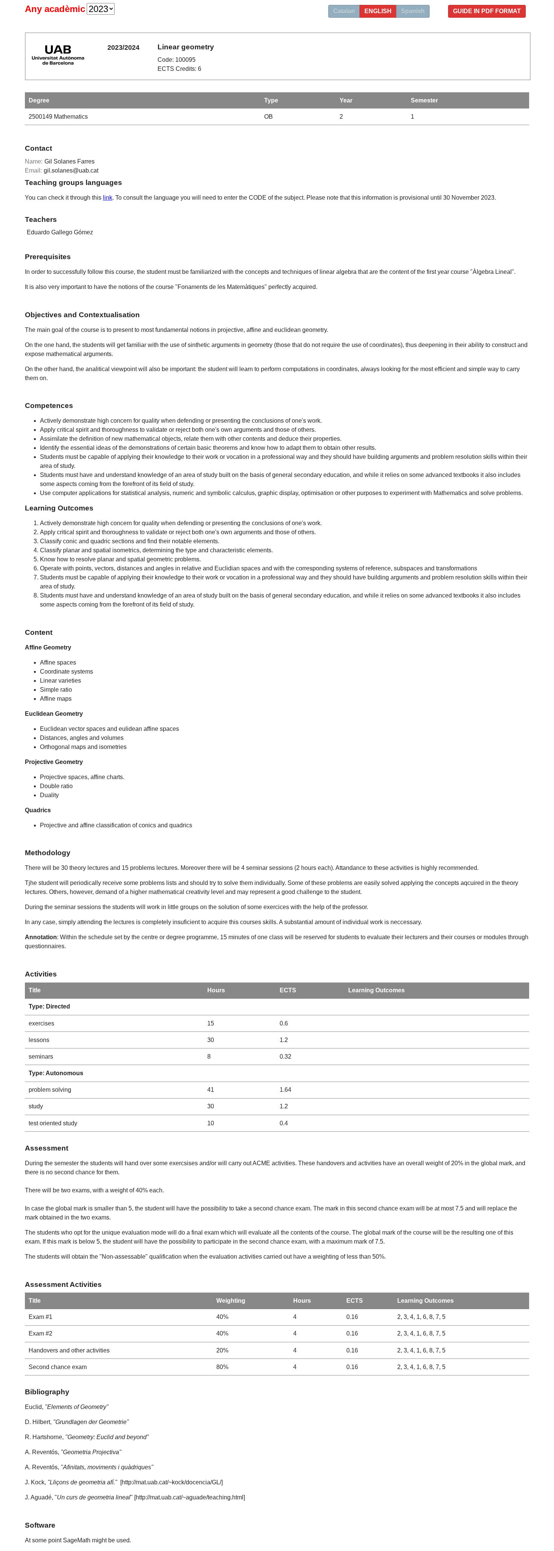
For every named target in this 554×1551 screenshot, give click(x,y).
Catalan (344, 11)
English (378, 11)
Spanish (413, 11)
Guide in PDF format (487, 11)
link (107, 197)
